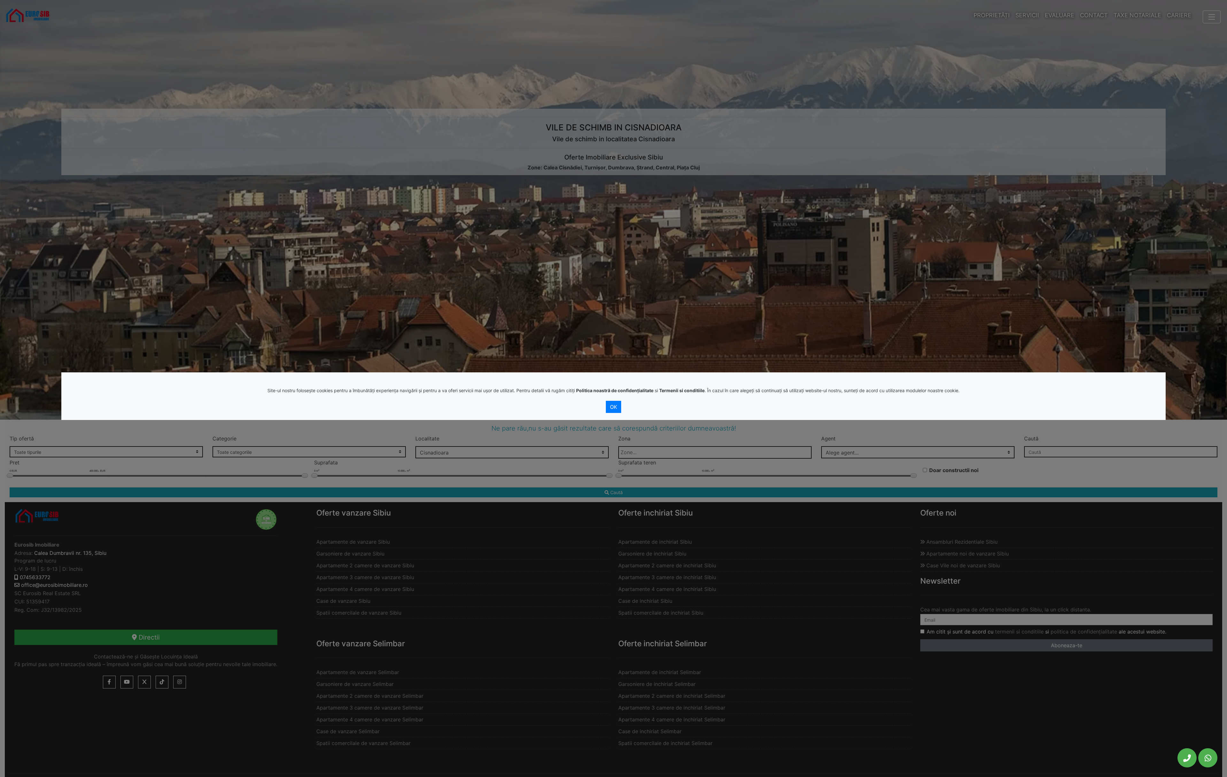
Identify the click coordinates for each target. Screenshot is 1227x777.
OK (613, 407)
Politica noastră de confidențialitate (614, 390)
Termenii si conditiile (682, 390)
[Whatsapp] (1207, 757)
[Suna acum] (1187, 757)
